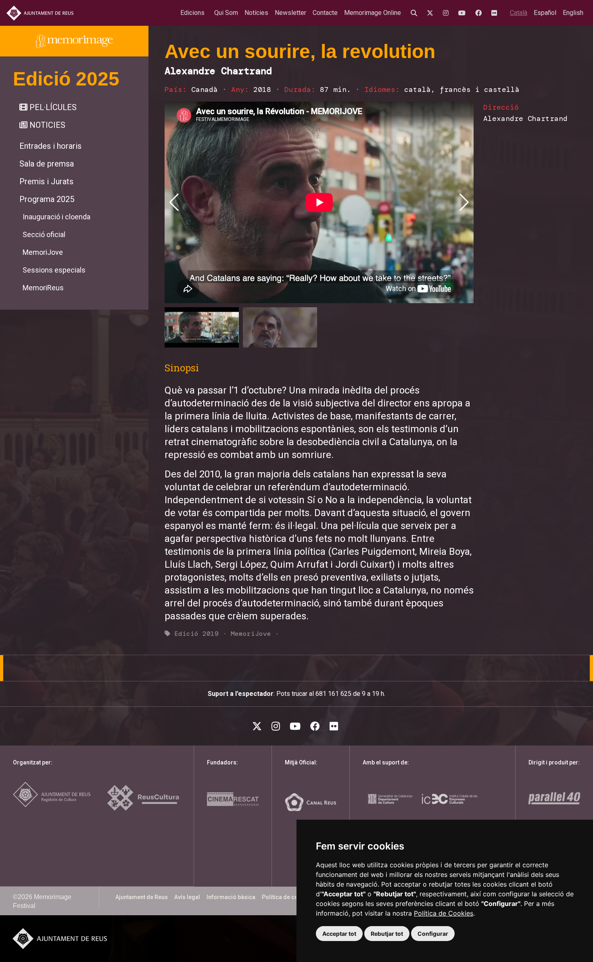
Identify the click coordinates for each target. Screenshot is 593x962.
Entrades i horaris (50, 146)
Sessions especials (54, 270)
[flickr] (495, 13)
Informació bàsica (231, 897)
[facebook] (480, 13)
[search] (415, 13)
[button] (464, 202)
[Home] (74, 41)
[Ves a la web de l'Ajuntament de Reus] (39, 13)
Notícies (256, 13)
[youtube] (463, 13)
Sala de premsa (46, 164)
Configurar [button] (433, 933)
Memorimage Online (372, 13)
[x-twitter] (431, 13)
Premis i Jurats (46, 181)
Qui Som (226, 13)
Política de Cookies (443, 913)
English (573, 13)
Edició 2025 (66, 79)
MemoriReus (43, 287)
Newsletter (290, 13)
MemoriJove (43, 252)
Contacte (325, 13)
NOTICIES (46, 125)
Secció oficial (44, 234)
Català (518, 13)
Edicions (192, 13)
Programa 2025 (46, 199)
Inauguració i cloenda (56, 216)
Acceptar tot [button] (339, 933)
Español (545, 13)
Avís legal (187, 897)
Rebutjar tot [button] (387, 933)
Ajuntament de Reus (141, 897)
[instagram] (447, 13)
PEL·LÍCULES (52, 107)
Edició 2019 (196, 633)
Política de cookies (287, 897)
